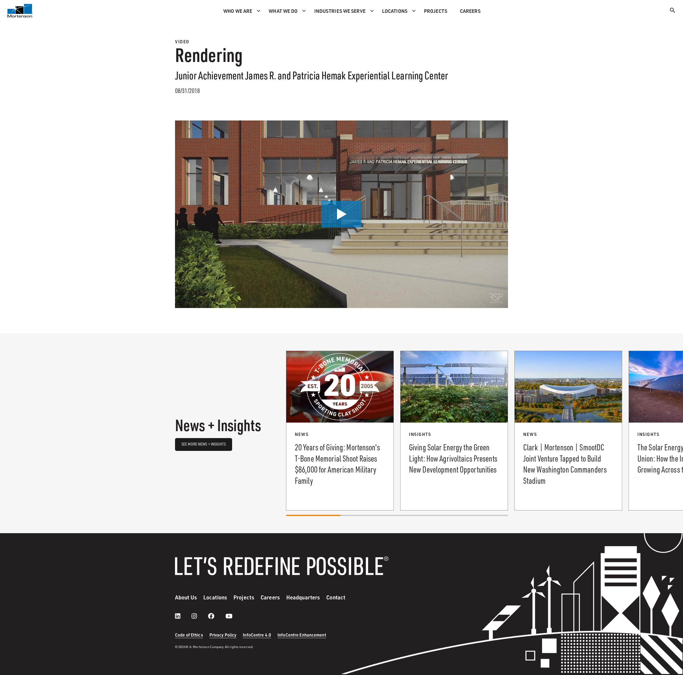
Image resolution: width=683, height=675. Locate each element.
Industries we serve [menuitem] (340, 11)
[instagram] (200, 616)
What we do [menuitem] (283, 11)
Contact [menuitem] (335, 597)
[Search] (672, 11)
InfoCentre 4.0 (257, 635)
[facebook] (216, 616)
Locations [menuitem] (394, 11)
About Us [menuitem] (186, 597)
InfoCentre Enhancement (301, 635)
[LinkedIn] (183, 616)
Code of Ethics (189, 635)
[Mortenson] (20, 10)
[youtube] (228, 616)
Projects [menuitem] (435, 11)
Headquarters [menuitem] (303, 597)
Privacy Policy (223, 635)
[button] (341, 214)
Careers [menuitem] (470, 11)
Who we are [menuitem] (237, 11)
